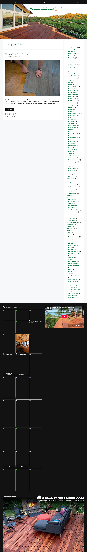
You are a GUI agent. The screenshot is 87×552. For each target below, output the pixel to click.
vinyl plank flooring (17, 114)
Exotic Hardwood (72, 245)
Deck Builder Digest (73, 94)
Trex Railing (69, 226)
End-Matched (71, 243)
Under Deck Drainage (73, 160)
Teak (69, 273)
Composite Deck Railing (74, 70)
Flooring (9, 113)
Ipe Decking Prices (73, 187)
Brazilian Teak (71, 88)
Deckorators (71, 53)
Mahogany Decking (73, 125)
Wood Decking (72, 162)
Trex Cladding (71, 218)
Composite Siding (72, 201)
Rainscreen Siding (72, 205)
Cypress (70, 234)
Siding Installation (73, 214)
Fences (70, 247)
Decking (20, 2)
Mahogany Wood (72, 263)
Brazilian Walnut (72, 90)
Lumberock (71, 55)
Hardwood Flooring (40, 2)
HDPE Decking (72, 121)
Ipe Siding (70, 203)
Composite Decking (29, 2)
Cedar (69, 232)
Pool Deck (70, 129)
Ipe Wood (70, 257)
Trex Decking (71, 58)
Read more (9, 109)
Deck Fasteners (72, 101)
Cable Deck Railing (73, 68)
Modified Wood (70, 178)
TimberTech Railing (71, 224)
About (55, 506)
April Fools (71, 182)
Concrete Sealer (71, 60)
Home (51, 506)
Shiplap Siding (72, 207)
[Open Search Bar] (77, 2)
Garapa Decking (72, 119)
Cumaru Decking (72, 92)
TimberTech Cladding (73, 216)
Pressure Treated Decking (74, 134)
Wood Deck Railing (73, 78)
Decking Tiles (71, 168)
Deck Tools (71, 109)
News (67, 2)
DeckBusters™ (72, 111)
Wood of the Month (73, 293)
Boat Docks (71, 84)
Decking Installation (73, 113)
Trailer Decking (72, 157)
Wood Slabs (71, 297)
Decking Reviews (80, 506)
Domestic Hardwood (73, 237)
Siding (68, 197)
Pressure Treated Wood (74, 137)
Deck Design (71, 98)
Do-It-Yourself (59, 2)
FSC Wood (71, 249)
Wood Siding (71, 220)
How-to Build (71, 170)
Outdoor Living (12, 2)
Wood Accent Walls (73, 279)
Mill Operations (72, 189)
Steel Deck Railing (72, 76)
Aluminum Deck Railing (74, 64)
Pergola (69, 195)
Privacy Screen (72, 141)
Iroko (69, 259)
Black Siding (71, 199)
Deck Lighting (71, 105)
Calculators (71, 166)
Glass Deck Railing (73, 74)
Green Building (72, 185)
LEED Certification (73, 261)
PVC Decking (71, 143)
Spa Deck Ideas (72, 147)
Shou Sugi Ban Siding (73, 210)
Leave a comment (11, 116)
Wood (72, 2)
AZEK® (70, 82)
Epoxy (68, 172)
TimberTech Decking (73, 155)
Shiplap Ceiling (73, 283)
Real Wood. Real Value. (64, 506)
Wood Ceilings (50, 2)
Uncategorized (70, 228)
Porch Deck (71, 131)
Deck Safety (71, 107)
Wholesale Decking (73, 193)
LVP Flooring (14, 113)
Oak (69, 271)
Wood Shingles (72, 295)
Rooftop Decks (72, 145)
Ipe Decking (71, 123)
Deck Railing (70, 62)
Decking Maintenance (73, 115)
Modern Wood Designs (74, 265)
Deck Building (71, 96)
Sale (69, 191)
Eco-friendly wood (73, 241)
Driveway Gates (72, 239)
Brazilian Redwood (73, 86)
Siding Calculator (72, 212)
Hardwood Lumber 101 (74, 253)
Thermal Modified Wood (73, 222)
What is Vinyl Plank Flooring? (17, 54)
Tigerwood (71, 153)
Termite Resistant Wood (74, 275)
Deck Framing (71, 103)
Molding (70, 269)
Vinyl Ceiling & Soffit (75, 289)
